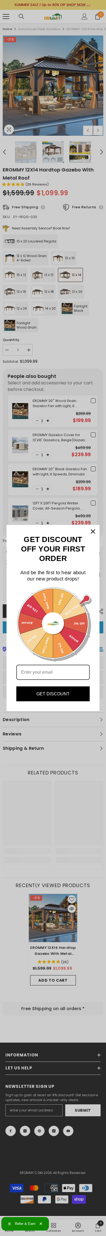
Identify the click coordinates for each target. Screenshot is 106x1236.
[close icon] (92, 531)
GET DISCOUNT (53, 694)
